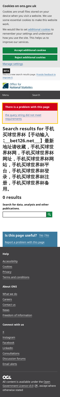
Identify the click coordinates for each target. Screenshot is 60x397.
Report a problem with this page (24, 242)
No (47, 235)
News (6, 310)
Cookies (7, 266)
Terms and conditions (16, 277)
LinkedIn (8, 348)
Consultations (11, 353)
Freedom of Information (17, 315)
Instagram (9, 337)
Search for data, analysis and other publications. (26, 206)
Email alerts (10, 364)
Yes (41, 235)
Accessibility (10, 261)
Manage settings (13, 64)
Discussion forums (14, 358)
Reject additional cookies (30, 57)
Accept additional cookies (30, 50)
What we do (10, 294)
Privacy (7, 271)
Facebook (8, 342)
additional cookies (39, 29)
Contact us (9, 304)
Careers (7, 299)
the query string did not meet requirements (23, 116)
